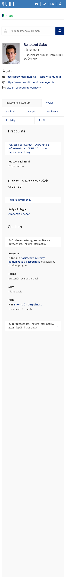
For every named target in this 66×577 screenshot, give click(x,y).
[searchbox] (32, 31)
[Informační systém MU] (3, 15)
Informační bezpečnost (28, 304)
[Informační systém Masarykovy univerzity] (8, 4)
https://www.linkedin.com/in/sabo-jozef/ (30, 82)
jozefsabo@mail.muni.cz (21, 76)
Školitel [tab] (10, 111)
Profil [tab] (42, 120)
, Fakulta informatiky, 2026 (31, 325)
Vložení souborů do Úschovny (24, 87)
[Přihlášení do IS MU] (60, 4)
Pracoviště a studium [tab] (18, 102)
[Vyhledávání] (44, 4)
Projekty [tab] (10, 120)
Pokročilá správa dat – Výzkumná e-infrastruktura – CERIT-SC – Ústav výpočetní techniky (29, 148)
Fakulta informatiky (19, 199)
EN (52, 4)
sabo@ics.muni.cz (50, 76)
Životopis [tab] (30, 111)
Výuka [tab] (49, 102)
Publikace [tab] (52, 111)
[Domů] (36, 4)
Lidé (11, 15)
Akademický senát (19, 214)
